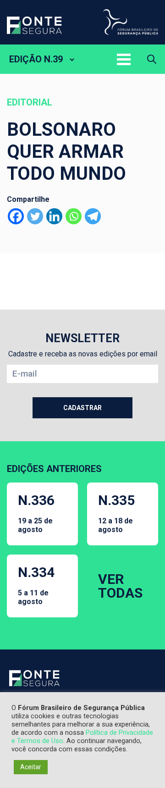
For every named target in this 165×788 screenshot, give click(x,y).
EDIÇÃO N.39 (36, 59)
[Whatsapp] (74, 216)
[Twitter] (35, 216)
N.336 (36, 513)
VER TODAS (120, 586)
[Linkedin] (54, 216)
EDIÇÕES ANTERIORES (54, 468)
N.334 (36, 585)
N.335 (116, 513)
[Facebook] (16, 216)
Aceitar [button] (30, 767)
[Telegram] (93, 216)
